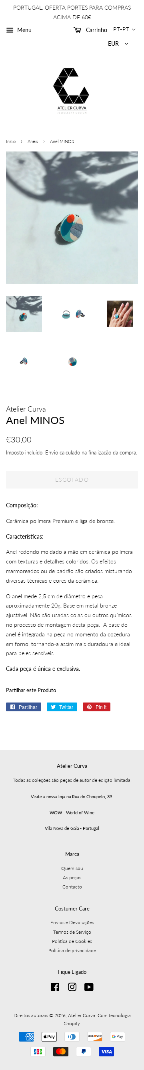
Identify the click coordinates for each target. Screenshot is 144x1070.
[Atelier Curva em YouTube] (89, 989)
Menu (24, 29)
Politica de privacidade (72, 950)
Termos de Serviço (72, 932)
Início (11, 141)
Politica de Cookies (72, 941)
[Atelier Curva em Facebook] (55, 989)
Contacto (72, 887)
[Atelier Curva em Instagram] (72, 989)
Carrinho (95, 29)
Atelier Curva (81, 1015)
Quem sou (72, 868)
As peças (72, 877)
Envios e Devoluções (72, 922)
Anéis (33, 141)
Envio (51, 452)
